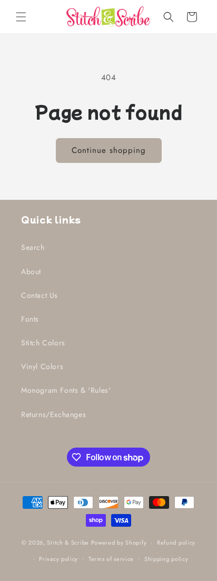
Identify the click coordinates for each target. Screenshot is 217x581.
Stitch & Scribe (68, 542)
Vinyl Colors (42, 366)
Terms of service (111, 559)
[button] (21, 16)
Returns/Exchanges (53, 414)
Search (33, 247)
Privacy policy (58, 559)
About (31, 271)
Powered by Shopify (119, 542)
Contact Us (39, 295)
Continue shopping (109, 150)
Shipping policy (166, 559)
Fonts (30, 319)
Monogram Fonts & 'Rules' (66, 390)
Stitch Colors (43, 342)
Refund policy (176, 542)
